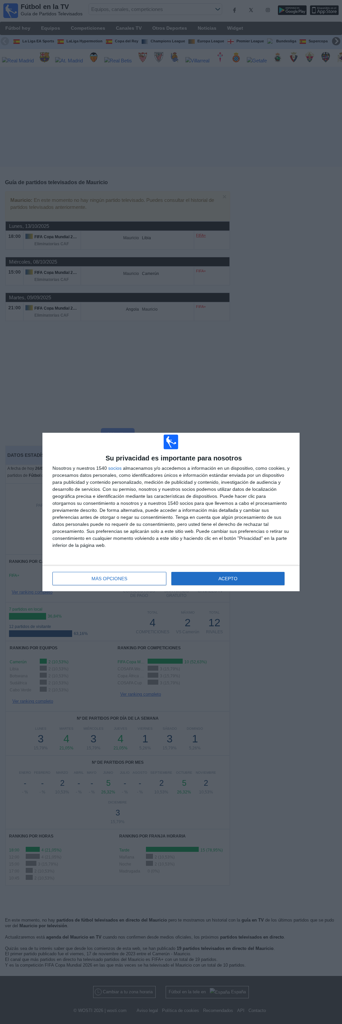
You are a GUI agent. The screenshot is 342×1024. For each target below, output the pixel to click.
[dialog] (171, 512)
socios (115, 468)
